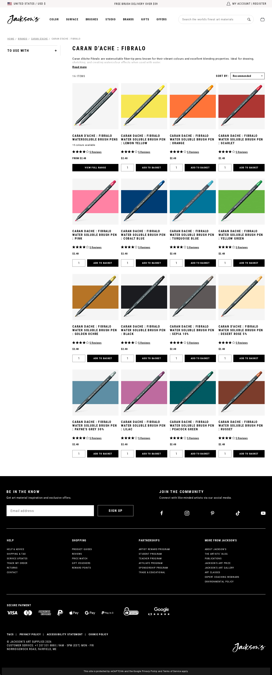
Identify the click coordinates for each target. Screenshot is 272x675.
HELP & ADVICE (15, 549)
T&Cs (10, 634)
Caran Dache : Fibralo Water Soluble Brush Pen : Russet (241, 425)
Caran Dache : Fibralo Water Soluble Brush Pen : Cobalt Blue (143, 234)
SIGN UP (115, 511)
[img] (73, 151)
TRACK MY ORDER (17, 563)
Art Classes (212, 572)
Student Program (150, 553)
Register (259, 3)
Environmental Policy (219, 581)
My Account (241, 3)
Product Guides (82, 549)
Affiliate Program (151, 563)
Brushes (92, 19)
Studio (110, 19)
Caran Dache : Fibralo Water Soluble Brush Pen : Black (143, 330)
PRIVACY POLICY (30, 634)
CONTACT (12, 572)
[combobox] (211, 19)
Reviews (77, 553)
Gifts (145, 19)
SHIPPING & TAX (16, 553)
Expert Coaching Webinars (222, 577)
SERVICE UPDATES (17, 558)
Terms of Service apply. (175, 671)
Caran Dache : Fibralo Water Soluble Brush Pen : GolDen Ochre (94, 330)
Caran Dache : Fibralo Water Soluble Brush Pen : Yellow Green (241, 234)
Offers (162, 19)
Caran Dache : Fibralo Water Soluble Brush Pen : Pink (94, 234)
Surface (72, 19)
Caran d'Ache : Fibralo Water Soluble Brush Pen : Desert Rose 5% (241, 330)
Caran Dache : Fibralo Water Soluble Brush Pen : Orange (192, 139)
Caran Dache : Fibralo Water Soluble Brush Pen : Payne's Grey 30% (94, 425)
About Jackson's (216, 549)
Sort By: (222, 76)
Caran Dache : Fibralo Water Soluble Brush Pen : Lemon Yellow (143, 139)
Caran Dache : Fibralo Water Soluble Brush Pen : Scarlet (241, 139)
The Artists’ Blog (216, 553)
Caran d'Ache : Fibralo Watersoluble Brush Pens (95, 137)
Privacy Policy (149, 671)
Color (54, 19)
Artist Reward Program (154, 549)
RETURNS (12, 567)
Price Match (80, 558)
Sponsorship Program (153, 567)
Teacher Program (150, 558)
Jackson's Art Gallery (219, 567)
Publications (213, 558)
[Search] (248, 19)
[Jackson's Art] (23, 19)
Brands (128, 19)
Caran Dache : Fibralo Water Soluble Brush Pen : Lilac (143, 425)
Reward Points (81, 567)
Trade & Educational (152, 572)
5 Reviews (96, 152)
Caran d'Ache (39, 38)
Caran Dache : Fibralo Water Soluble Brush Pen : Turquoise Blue (192, 234)
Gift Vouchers (81, 563)
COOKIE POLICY (98, 634)
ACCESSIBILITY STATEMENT (65, 634)
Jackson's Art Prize (218, 563)
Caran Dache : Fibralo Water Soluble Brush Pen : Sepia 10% (192, 330)
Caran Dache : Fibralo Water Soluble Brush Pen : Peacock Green (192, 425)
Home (10, 38)
